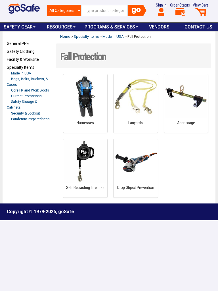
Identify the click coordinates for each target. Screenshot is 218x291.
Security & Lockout (25, 113)
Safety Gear (18, 27)
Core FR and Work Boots (30, 90)
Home (65, 36)
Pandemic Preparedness (30, 119)
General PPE (18, 43)
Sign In (161, 5)
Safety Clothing (21, 51)
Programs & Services (110, 27)
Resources (60, 27)
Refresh (18, 132)
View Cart (200, 5)
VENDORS (159, 27)
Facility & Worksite (23, 59)
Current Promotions (26, 96)
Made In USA (21, 73)
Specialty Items (20, 67)
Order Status (180, 5)
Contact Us (198, 27)
